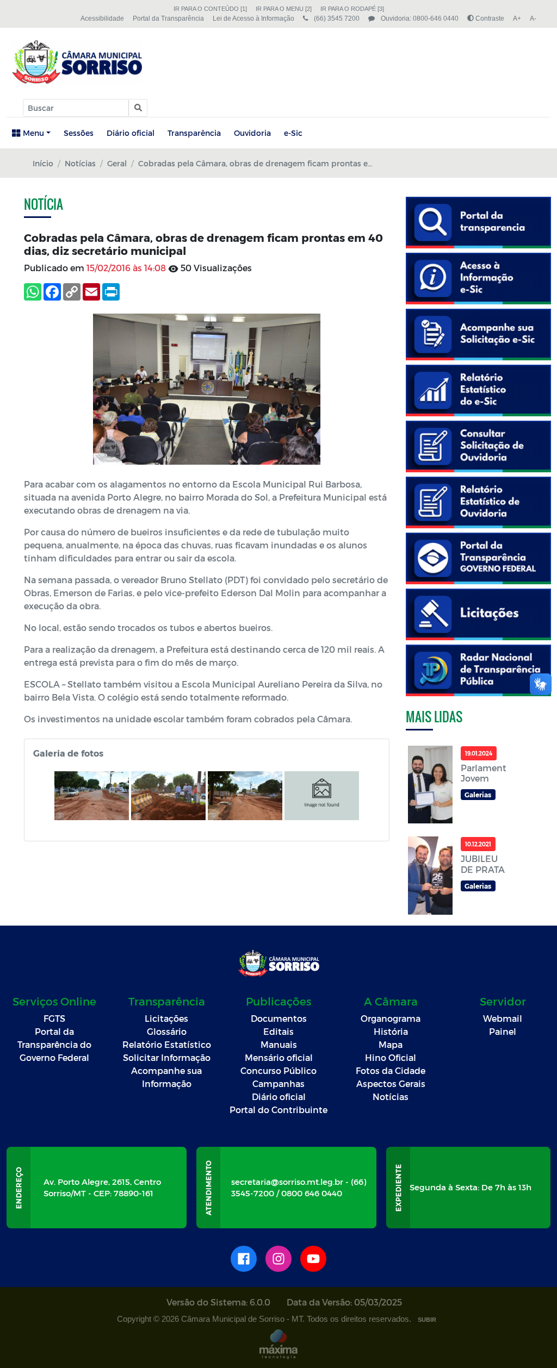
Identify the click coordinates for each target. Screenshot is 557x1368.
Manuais (279, 1044)
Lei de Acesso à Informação (253, 18)
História (391, 1031)
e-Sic (293, 133)
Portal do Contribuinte (278, 1109)
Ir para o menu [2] (284, 8)
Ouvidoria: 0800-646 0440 (419, 18)
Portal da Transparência (168, 18)
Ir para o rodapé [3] (352, 8)
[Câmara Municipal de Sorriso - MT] (77, 62)
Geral (117, 163)
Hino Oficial (390, 1057)
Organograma (390, 1018)
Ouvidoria (252, 133)
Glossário (167, 1031)
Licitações (166, 1018)
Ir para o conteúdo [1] (210, 8)
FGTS (54, 1018)
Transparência (194, 133)
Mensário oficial (279, 1057)
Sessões (79, 133)
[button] (137, 108)
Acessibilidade (102, 18)
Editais (278, 1031)
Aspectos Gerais (390, 1083)
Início (43, 163)
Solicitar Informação (167, 1057)
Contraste (489, 18)
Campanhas (278, 1083)
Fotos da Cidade (390, 1070)
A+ (517, 18)
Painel (502, 1031)
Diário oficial (130, 133)
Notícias (80, 163)
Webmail (502, 1018)
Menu (33, 133)
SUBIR (427, 1319)
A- (533, 18)
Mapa (391, 1044)
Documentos (279, 1018)
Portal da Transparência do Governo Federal (54, 1044)
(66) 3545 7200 (336, 18)
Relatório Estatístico (166, 1044)
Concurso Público (278, 1070)
